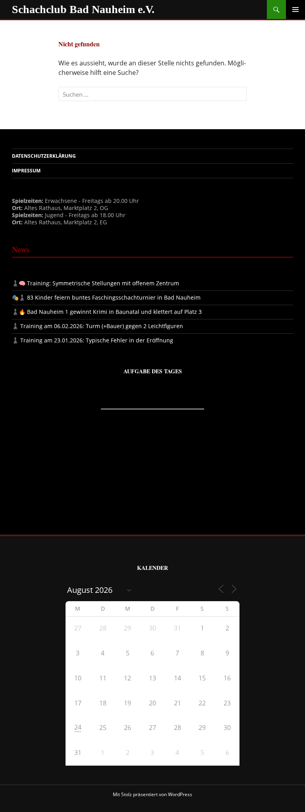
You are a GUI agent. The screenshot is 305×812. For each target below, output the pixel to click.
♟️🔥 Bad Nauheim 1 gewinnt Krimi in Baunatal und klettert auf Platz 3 (107, 311)
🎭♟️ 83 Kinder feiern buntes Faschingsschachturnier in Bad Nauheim (106, 297)
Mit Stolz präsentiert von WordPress (152, 794)
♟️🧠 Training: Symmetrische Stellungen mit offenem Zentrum (95, 283)
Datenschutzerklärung (44, 156)
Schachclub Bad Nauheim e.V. (83, 9)
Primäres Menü (295, 9)
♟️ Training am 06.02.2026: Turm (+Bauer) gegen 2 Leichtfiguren (97, 326)
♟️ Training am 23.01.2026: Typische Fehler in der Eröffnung (92, 340)
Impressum (26, 170)
